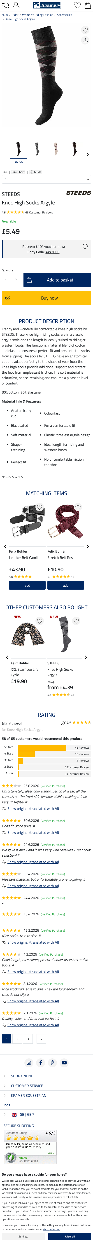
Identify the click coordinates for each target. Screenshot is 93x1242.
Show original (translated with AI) (33, 808)
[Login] (16, 4)
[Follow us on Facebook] (40, 1062)
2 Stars (8, 766)
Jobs (7, 1105)
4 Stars (8, 753)
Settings (23, 1236)
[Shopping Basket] (87, 4)
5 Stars (8, 747)
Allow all (70, 1236)
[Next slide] (87, 154)
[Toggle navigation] (5, 5)
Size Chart (18, 172)
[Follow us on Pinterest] (52, 1062)
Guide (38, 172)
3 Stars (8, 760)
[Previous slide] (5, 154)
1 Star (9, 773)
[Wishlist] (77, 4)
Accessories (64, 14)
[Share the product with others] (85, 40)
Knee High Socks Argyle (20, 19)
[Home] (47, 4)
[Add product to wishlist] (85, 30)
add (27, 585)
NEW (5, 14)
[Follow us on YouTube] (64, 1062)
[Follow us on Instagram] (28, 1062)
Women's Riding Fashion (37, 14)
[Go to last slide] (5, 546)
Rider (15, 14)
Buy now (49, 297)
